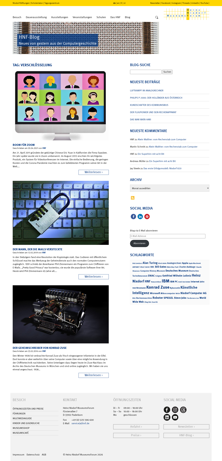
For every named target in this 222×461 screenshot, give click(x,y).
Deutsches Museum (177, 270)
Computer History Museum (152, 270)
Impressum (18, 454)
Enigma (158, 276)
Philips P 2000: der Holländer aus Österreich (156, 97)
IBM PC (174, 281)
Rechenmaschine (144, 297)
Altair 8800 (162, 263)
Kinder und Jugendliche (26, 423)
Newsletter (155, 3)
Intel (180, 282)
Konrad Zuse (157, 287)
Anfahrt (135, 427)
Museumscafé (21, 432)
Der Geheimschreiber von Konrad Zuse (40, 348)
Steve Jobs (180, 298)
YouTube (204, 3)
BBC (152, 266)
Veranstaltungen (82, 17)
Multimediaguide (22, 418)
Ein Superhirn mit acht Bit (151, 153)
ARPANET (136, 267)
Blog (127, 17)
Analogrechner (174, 263)
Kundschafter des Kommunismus (149, 105)
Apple (185, 263)
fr (121, 3)
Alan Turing (150, 263)
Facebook (165, 3)
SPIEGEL (168, 298)
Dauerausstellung (36, 17)
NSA (134, 298)
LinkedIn (195, 3)
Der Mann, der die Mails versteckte (37, 249)
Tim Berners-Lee (193, 298)
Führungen (19, 413)
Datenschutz (33, 454)
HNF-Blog (185, 435)
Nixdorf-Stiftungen (21, 3)
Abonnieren (139, 243)
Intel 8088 (186, 282)
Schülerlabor (37, 3)
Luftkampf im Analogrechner (146, 90)
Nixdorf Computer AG (193, 293)
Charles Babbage (187, 266)
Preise (135, 435)
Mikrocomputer (168, 293)
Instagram (176, 3)
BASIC (147, 267)
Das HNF (115, 17)
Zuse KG (155, 302)
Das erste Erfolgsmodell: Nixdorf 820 (162, 168)
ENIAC (151, 275)
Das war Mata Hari (140, 119)
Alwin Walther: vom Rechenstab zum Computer (162, 139)
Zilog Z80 (147, 302)
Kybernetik (175, 287)
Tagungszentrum (51, 3)
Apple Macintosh (195, 263)
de (114, 3)
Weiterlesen (93, 172)
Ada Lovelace (137, 263)
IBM (165, 281)
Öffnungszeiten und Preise (28, 408)
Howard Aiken (156, 282)
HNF (44, 148)
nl (124, 3)
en (118, 3)
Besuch (17, 17)
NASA (178, 293)
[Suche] (156, 17)
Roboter (158, 298)
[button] (133, 216)
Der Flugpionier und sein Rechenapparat (153, 112)
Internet (195, 281)
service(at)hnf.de (80, 423)
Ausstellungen (59, 17)
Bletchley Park (172, 267)
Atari (142, 267)
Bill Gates (160, 267)
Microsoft (155, 293)
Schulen (101, 17)
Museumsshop (21, 428)
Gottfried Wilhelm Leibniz (176, 275)
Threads (186, 3)
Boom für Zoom (24, 145)
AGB (44, 454)
